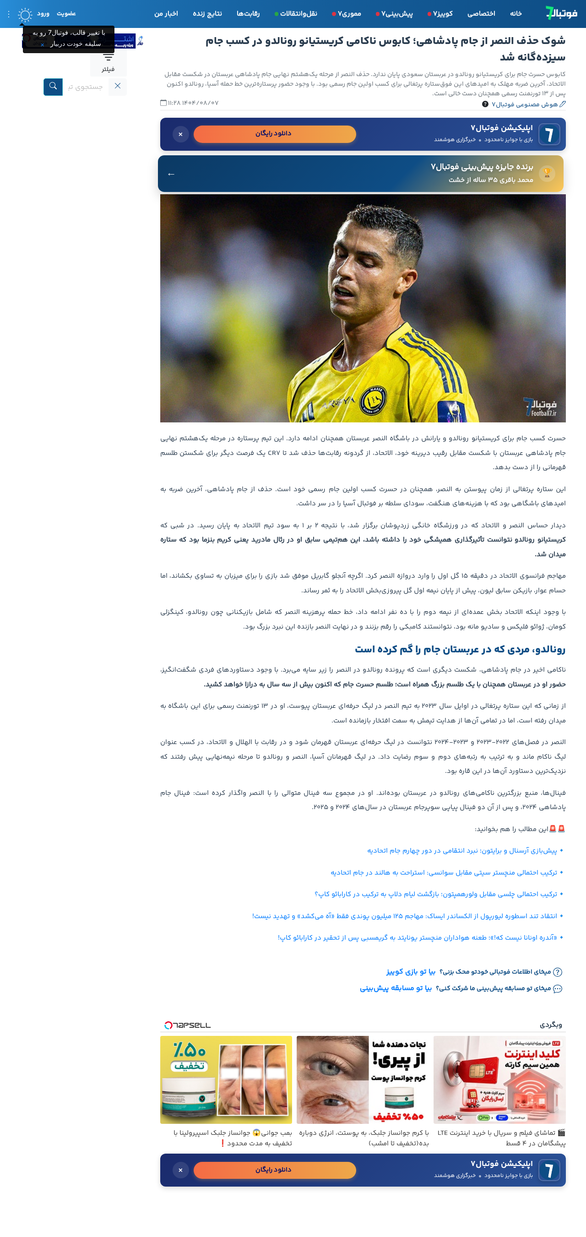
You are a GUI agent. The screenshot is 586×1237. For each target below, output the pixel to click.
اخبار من (166, 14)
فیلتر (108, 70)
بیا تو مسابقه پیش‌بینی (396, 988)
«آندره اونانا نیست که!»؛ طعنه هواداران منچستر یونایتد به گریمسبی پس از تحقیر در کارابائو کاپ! (417, 938)
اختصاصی (481, 14)
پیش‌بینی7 (397, 14)
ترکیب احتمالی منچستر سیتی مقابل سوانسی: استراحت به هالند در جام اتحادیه (444, 873)
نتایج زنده (207, 14)
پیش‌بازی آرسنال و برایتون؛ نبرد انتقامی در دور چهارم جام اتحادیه (462, 851)
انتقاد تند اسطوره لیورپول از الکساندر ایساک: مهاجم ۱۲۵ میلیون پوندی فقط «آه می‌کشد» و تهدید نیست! (404, 916)
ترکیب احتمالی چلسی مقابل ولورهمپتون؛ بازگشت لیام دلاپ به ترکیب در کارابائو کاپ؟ (436, 894)
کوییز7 (443, 14)
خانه (516, 14)
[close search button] (118, 87)
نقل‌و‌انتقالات (298, 14)
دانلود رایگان (273, 134)
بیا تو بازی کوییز (411, 972)
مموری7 (349, 14)
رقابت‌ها (248, 14)
